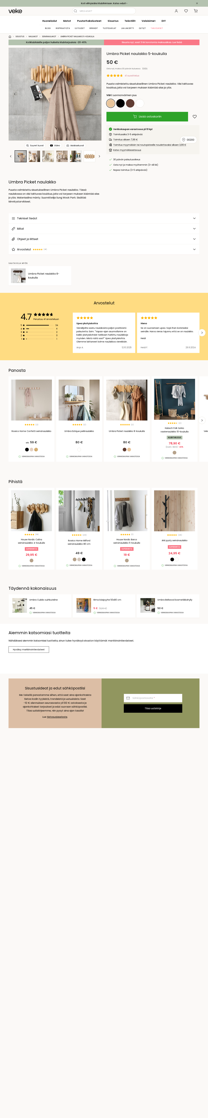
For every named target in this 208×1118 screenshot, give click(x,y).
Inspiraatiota (63, 28)
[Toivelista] (186, 11)
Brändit (94, 28)
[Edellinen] (14, 94)
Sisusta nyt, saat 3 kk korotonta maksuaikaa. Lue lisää (152, 42)
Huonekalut (49, 21)
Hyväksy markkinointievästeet (29, 649)
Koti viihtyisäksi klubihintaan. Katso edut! (103, 3)
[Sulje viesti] (197, 3)
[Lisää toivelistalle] (194, 116)
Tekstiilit (130, 21)
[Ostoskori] (195, 11)
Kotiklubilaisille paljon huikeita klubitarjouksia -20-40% (56, 42)
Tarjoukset (157, 28)
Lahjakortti (127, 28)
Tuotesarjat (109, 28)
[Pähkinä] (130, 103)
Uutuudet (80, 28)
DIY (164, 21)
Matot (67, 21)
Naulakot (33, 36)
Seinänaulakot (49, 36)
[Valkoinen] (140, 103)
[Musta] (120, 103)
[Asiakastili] (176, 11)
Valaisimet (148, 21)
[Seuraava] (95, 94)
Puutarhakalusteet (89, 21)
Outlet (142, 28)
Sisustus (113, 21)
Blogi (48, 28)
